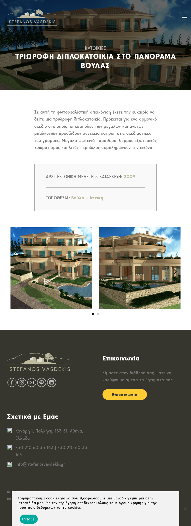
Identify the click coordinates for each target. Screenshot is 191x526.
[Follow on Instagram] (21, 382)
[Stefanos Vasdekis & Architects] (32, 17)
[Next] (175, 271)
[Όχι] (185, 510)
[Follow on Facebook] (12, 382)
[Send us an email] (31, 382)
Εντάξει (28, 519)
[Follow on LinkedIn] (51, 382)
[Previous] (16, 271)
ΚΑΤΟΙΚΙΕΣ (95, 48)
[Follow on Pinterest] (41, 382)
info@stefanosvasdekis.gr (40, 464)
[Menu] (185, 17)
